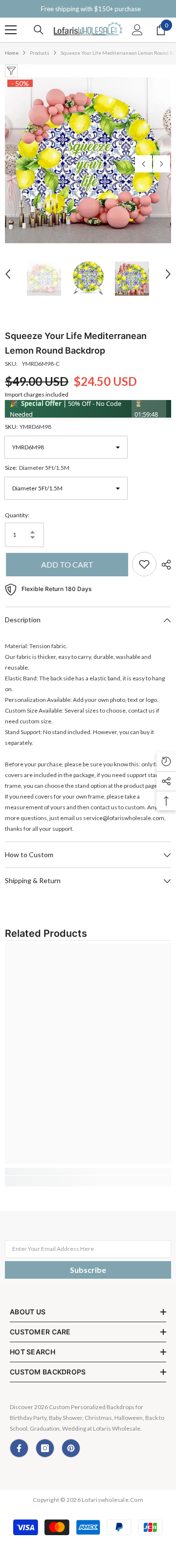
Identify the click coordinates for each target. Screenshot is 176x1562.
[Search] (38, 30)
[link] (88, 1171)
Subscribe (88, 1269)
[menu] (11, 30)
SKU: (28, 426)
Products (39, 53)
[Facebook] (19, 1448)
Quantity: (17, 515)
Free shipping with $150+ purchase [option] (88, 9)
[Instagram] (45, 1448)
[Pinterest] (71, 1448)
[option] (88, 160)
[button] (143, 163)
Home (12, 53)
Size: (37, 467)
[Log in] (137, 29)
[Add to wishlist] (144, 564)
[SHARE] (163, 564)
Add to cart (66, 564)
